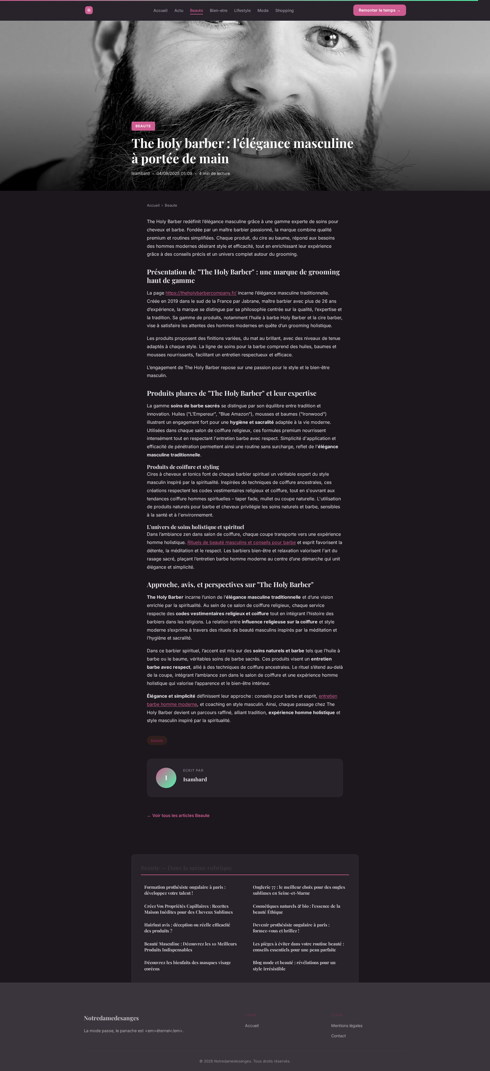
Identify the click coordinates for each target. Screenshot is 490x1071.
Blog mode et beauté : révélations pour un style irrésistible (294, 965)
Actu (178, 10)
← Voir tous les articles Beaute (178, 815)
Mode (263, 10)
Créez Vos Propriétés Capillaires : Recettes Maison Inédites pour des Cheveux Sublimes (188, 909)
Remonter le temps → (380, 10)
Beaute (196, 10)
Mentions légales (346, 1025)
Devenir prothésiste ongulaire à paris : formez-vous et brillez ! (291, 928)
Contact (338, 1035)
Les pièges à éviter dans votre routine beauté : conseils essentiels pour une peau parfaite (298, 947)
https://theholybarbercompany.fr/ (201, 293)
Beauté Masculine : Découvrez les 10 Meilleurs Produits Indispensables (190, 947)
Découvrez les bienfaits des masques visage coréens (187, 965)
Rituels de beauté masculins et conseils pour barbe (241, 542)
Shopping (284, 10)
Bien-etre (218, 10)
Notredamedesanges (111, 1018)
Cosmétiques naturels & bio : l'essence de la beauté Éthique (296, 909)
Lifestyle (242, 10)
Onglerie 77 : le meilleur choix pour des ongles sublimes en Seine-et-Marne (299, 890)
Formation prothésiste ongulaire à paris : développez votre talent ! (184, 890)
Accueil (160, 10)
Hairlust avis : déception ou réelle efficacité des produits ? (187, 928)
